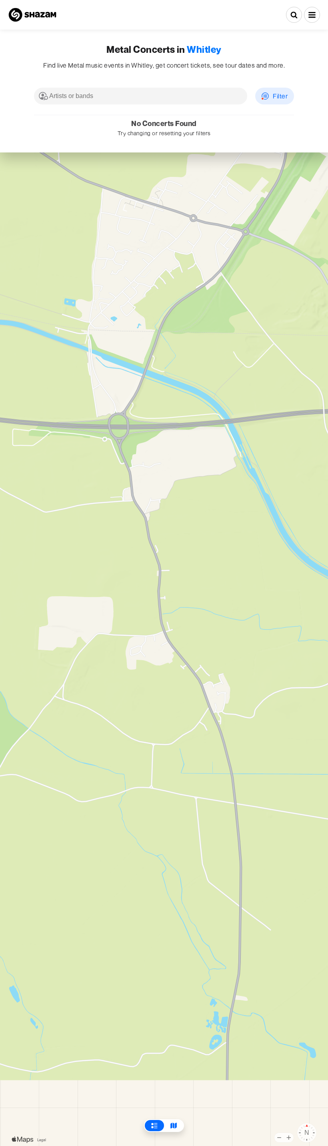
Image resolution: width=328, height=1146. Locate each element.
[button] (312, 15)
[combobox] (140, 96)
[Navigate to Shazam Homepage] (32, 15)
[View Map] (173, 1125)
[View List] (154, 1125)
